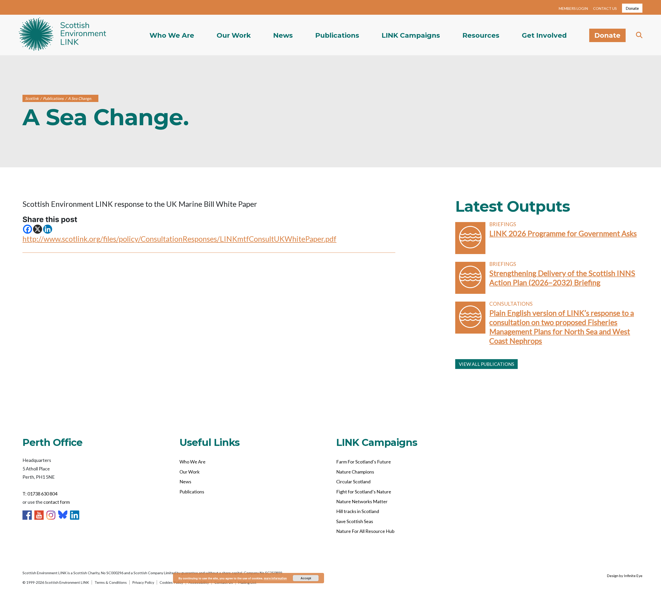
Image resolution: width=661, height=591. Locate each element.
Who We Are (171, 35)
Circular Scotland (353, 481)
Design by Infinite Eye (624, 575)
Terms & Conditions (111, 582)
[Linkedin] (47, 229)
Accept (306, 578)
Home (62, 35)
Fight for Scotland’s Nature (363, 491)
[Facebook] (27, 229)
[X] (37, 229)
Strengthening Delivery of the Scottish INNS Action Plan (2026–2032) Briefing (562, 278)
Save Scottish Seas (354, 521)
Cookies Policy (171, 582)
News (283, 35)
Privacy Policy (143, 582)
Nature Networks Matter (362, 501)
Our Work (234, 35)
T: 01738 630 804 (39, 494)
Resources (480, 35)
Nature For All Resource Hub (365, 531)
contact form (56, 502)
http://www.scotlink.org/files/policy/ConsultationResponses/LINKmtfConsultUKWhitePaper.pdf (179, 238)
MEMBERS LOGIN (573, 8)
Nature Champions (355, 472)
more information (275, 578)
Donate (632, 8)
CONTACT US (605, 8)
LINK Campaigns (411, 35)
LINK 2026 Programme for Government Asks (563, 233)
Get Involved (544, 35)
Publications (337, 35)
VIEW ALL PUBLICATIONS (486, 364)
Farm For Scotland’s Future (363, 461)
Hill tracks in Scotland (357, 511)
